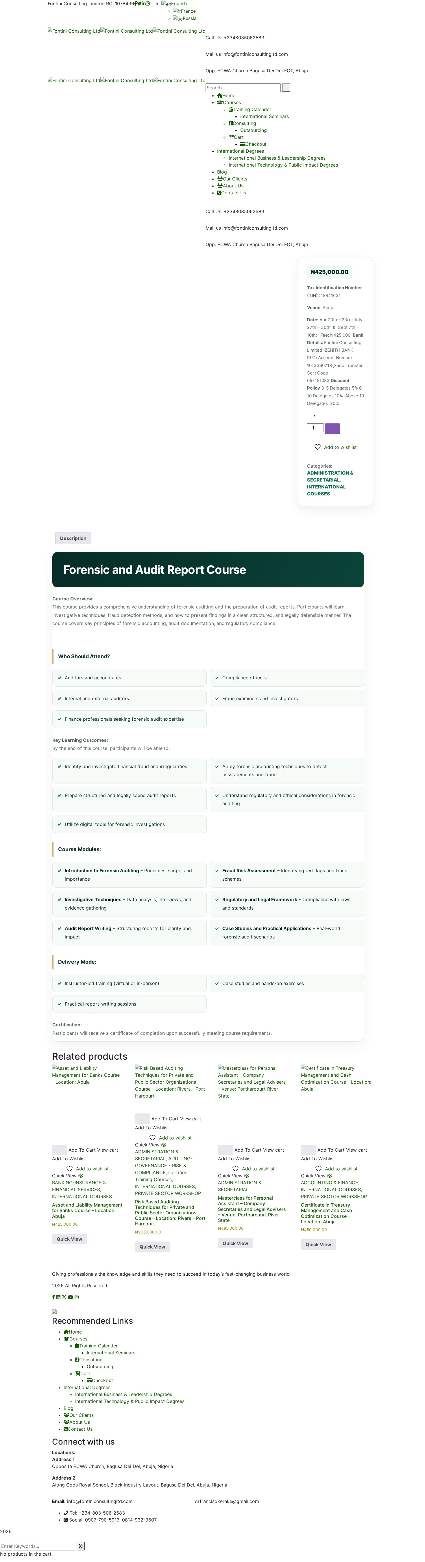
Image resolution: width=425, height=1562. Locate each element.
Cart (239, 137)
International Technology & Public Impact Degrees (283, 165)
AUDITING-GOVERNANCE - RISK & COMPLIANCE (164, 1165)
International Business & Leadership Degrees (277, 158)
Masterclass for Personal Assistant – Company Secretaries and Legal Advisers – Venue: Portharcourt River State (252, 1209)
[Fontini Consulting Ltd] (74, 30)
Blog (222, 172)
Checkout (256, 144)
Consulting (244, 123)
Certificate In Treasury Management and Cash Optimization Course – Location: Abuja (326, 1213)
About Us (233, 186)
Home (75, 1332)
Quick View (69, 1239)
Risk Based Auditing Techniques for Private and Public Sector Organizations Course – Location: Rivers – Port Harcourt (170, 1213)
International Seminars (111, 1353)
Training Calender (98, 1346)
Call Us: (214, 37)
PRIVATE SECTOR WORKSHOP (168, 1193)
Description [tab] (73, 538)
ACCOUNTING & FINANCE (329, 1182)
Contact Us (233, 193)
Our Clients (235, 179)
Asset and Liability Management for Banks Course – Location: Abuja (87, 1210)
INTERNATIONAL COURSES (82, 1196)
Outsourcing (253, 130)
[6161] (332, 428)
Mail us (213, 54)
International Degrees (240, 151)
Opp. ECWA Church (227, 70)
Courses (78, 1339)
